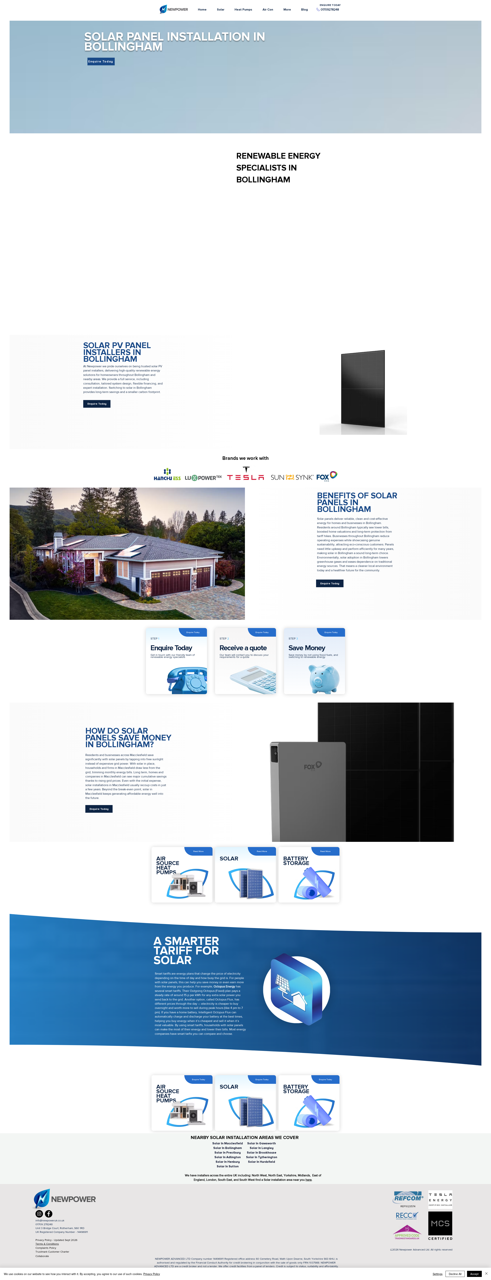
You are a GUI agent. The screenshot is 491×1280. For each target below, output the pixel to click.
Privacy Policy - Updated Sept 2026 (56, 1239)
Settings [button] (437, 1274)
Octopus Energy (225, 986)
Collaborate (42, 1256)
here (309, 1179)
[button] (287, 9)
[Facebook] (48, 1214)
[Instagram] (39, 1214)
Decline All (455, 1274)
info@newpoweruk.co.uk (49, 1220)
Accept (474, 1274)
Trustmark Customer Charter (52, 1251)
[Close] (486, 1274)
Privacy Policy (151, 1274)
